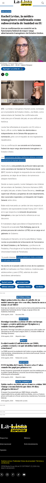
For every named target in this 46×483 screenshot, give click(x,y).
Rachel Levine (7, 282)
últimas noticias (8, 287)
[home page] (23, 428)
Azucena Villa (20, 314)
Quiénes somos (6, 461)
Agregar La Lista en (11, 69)
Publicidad (17, 461)
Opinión (3, 450)
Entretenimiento (23, 382)
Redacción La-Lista (21, 358)
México (23, 341)
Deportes (23, 319)
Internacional (6, 11)
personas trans (22, 282)
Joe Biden (39, 287)
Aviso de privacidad (28, 461)
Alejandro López (20, 336)
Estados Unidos (25, 287)
